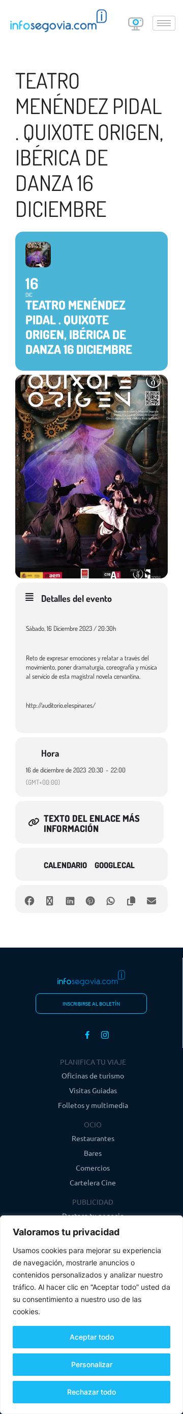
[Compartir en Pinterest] (90, 899)
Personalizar (91, 1364)
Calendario (65, 865)
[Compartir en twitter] (49, 899)
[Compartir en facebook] (29, 899)
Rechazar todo (91, 1392)
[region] (91, 1314)
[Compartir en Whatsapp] (110, 899)
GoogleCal (115, 865)
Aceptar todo (92, 1337)
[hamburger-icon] (163, 23)
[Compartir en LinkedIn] (70, 899)
